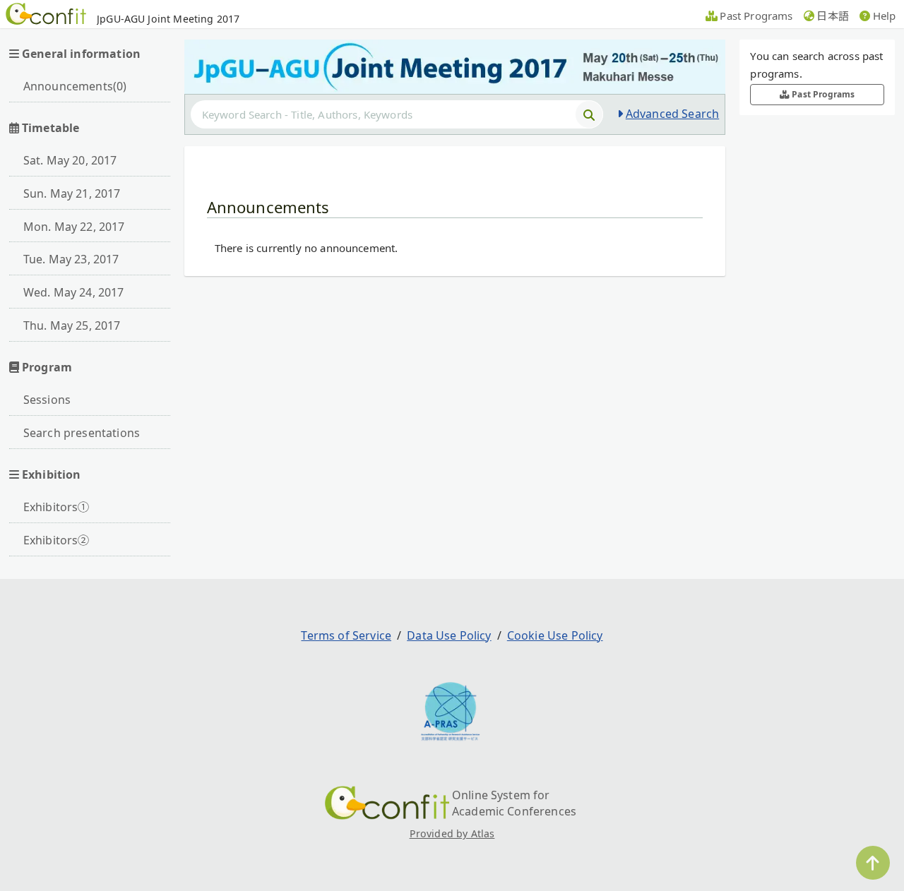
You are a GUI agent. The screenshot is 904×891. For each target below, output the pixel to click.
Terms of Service (346, 635)
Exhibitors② (56, 540)
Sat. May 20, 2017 (70, 160)
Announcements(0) (75, 86)
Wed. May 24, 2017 (73, 292)
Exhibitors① (56, 507)
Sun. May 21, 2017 (72, 193)
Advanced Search (672, 113)
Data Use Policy (449, 635)
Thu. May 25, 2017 (72, 325)
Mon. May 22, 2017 (74, 226)
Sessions (47, 399)
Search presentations (81, 433)
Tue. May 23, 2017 (71, 259)
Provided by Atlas (452, 833)
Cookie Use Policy (555, 635)
